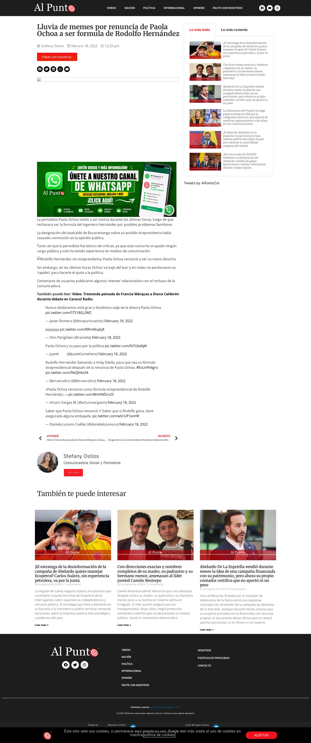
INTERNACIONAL (174, 8)
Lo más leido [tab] (199, 30)
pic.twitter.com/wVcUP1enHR (115, 416)
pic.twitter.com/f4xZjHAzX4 (66, 372)
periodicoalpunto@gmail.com (165, 707)
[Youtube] (270, 8)
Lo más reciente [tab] (234, 30)
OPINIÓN (198, 8)
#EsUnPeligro (147, 367)
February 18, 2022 (118, 321)
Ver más (73, 472)
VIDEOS (111, 8)
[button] (40, 69)
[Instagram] (277, 8)
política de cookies (159, 735)
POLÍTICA (149, 8)
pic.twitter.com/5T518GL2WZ (68, 312)
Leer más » (42, 625)
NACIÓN (130, 8)
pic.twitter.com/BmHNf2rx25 (91, 394)
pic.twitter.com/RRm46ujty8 (82, 329)
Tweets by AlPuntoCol (201, 183)
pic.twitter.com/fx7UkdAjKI (126, 346)
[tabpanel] (229, 106)
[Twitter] (75, 665)
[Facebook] (262, 8)
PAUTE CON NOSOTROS (227, 8)
